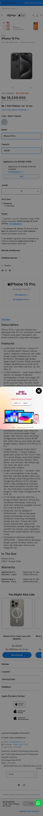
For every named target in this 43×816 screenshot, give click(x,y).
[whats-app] (38, 803)
